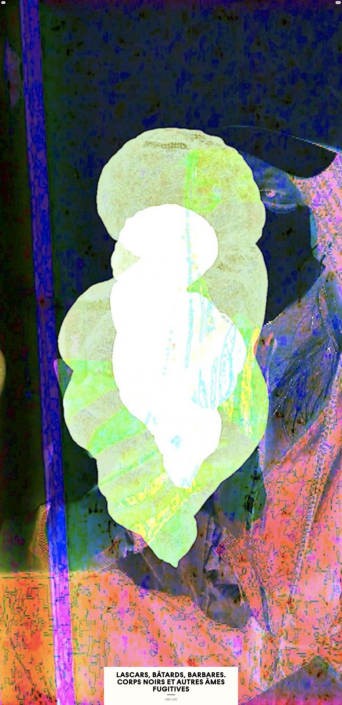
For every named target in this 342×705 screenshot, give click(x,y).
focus (175, 699)
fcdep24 (168, 699)
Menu (338, 2)
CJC (3, 2)
